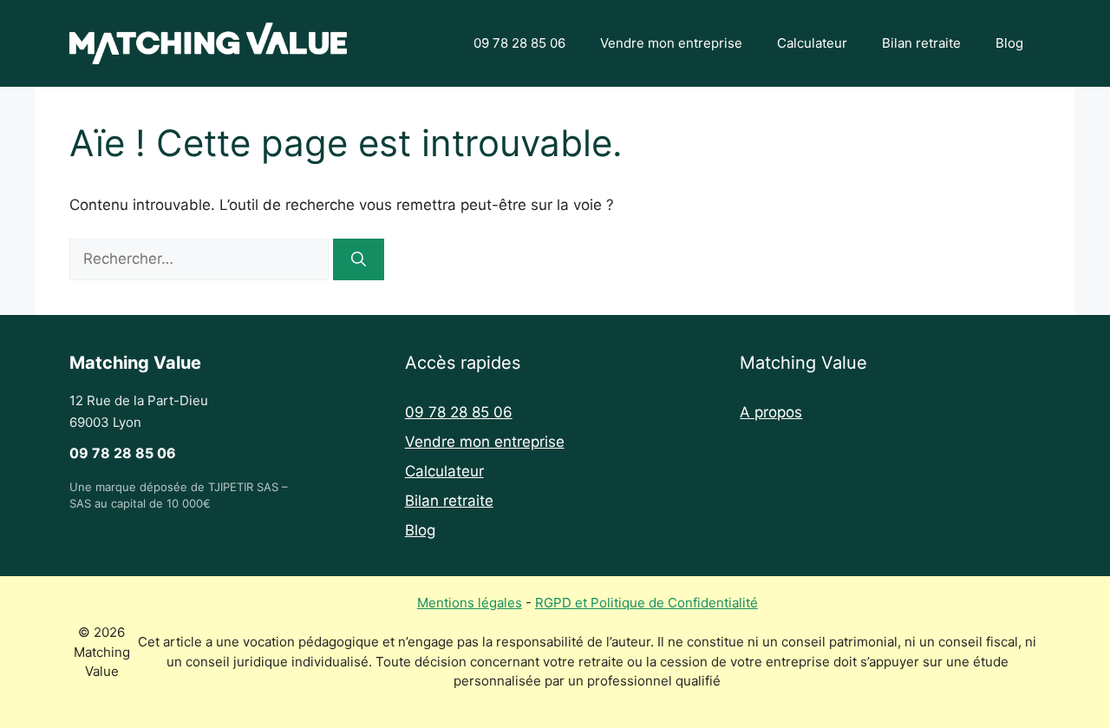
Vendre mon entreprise (671, 43)
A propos (771, 412)
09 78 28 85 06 (519, 43)
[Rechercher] (358, 259)
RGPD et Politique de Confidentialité (646, 602)
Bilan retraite (921, 43)
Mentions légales (469, 602)
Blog (1009, 43)
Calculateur (812, 43)
